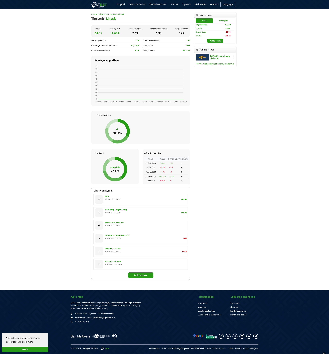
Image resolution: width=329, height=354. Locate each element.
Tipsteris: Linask (116, 14)
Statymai (234, 307)
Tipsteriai (186, 4)
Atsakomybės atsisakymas (209, 315)
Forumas (214, 4)
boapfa (199, 28)
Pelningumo (223, 21)
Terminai (174, 4)
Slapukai (238, 349)
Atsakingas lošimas (206, 311)
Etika (209, 349)
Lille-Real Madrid (113, 248)
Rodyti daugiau (140, 275)
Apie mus (202, 307)
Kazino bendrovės (157, 4)
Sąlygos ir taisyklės (250, 349)
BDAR (164, 349)
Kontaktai (202, 303)
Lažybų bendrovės (137, 4)
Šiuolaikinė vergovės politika (179, 349)
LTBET (94, 14)
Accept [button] (25, 349)
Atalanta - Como (113, 261)
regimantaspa (201, 25)
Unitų (204, 21)
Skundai (231, 349)
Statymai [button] (120, 4)
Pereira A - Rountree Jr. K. (117, 235)
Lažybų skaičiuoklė (238, 315)
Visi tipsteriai (215, 41)
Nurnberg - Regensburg (116, 209)
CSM (107, 196)
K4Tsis (198, 36)
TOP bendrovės (206, 50)
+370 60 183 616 (82, 321)
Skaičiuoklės (200, 4)
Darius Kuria (201, 32)
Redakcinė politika (219, 349)
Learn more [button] (27, 342)
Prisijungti (228, 4)
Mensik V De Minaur (114, 222)
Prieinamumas (154, 349)
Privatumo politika (198, 349)
